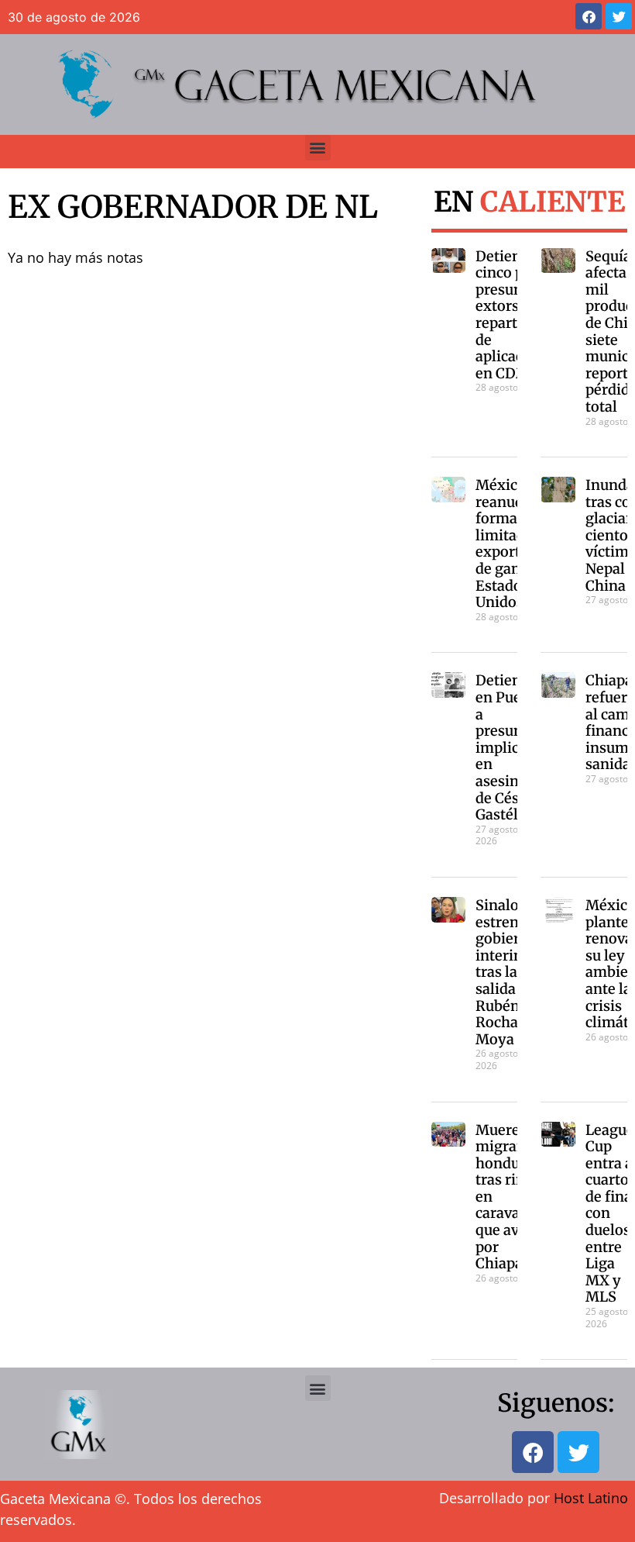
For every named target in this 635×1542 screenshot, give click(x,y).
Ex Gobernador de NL (193, 207)
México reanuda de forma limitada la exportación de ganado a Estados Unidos (516, 543)
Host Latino (591, 1498)
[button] (318, 147)
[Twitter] (619, 16)
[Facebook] (588, 16)
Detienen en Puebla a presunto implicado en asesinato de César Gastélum (509, 747)
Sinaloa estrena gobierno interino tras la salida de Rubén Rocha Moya (506, 972)
